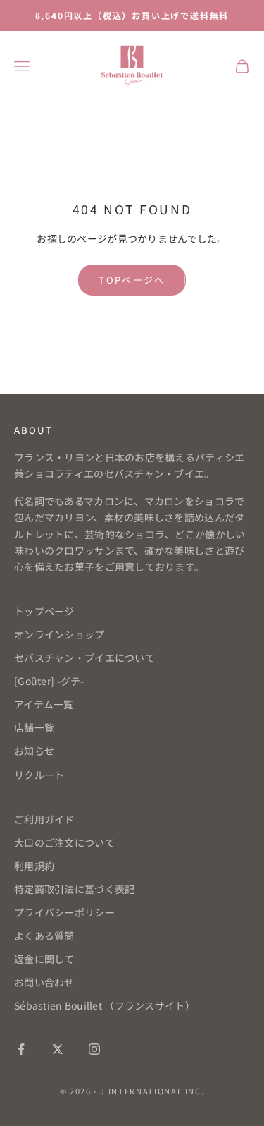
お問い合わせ (44, 982)
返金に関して (44, 959)
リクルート (39, 775)
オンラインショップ (59, 634)
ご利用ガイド (44, 819)
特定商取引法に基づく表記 (74, 889)
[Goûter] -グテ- (49, 681)
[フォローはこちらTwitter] (58, 1049)
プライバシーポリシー (64, 912)
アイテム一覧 (44, 704)
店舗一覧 (34, 727)
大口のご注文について (64, 842)
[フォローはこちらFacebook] (21, 1049)
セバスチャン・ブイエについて (84, 657)
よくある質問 (44, 935)
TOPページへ (132, 279)
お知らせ (34, 751)
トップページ (44, 611)
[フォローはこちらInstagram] (94, 1049)
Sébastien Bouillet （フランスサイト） (104, 1005)
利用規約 (34, 866)
